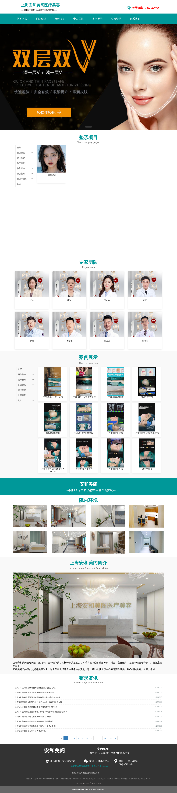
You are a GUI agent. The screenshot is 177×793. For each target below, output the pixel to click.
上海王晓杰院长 (66, 778)
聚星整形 (134, 778)
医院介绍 (41, 18)
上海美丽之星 (125, 778)
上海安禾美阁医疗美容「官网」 (49, 778)
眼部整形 (21, 158)
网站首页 (22, 18)
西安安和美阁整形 (107, 778)
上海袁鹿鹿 (86, 778)
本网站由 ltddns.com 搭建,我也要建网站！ (89, 789)
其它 (19, 184)
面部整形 (21, 153)
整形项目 (60, 18)
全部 (19, 148)
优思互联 (140, 778)
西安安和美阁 (95, 778)
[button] (88, 127)
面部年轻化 (22, 179)
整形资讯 (116, 18)
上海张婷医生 (77, 778)
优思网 (35, 778)
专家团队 (78, 18)
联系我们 (135, 18)
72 (105, 738)
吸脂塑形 (21, 174)
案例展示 (97, 18)
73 (110, 738)
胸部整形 (21, 168)
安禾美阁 (117, 778)
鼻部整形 (21, 163)
